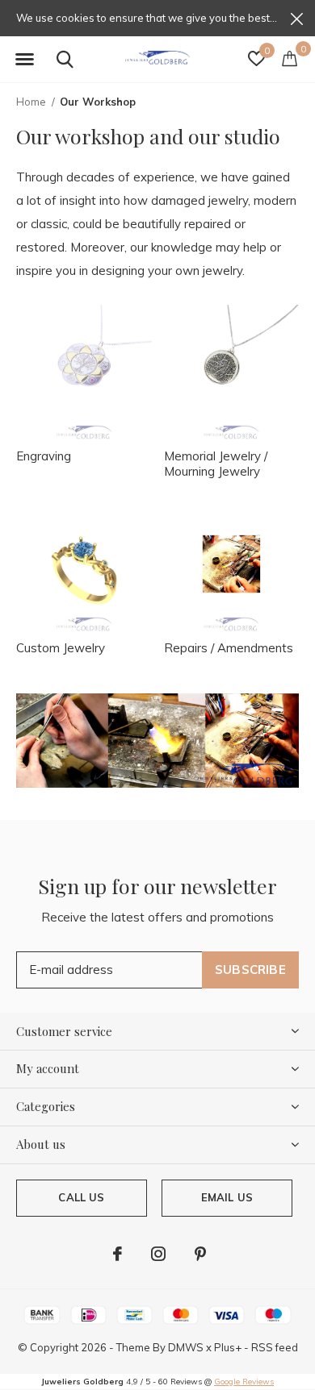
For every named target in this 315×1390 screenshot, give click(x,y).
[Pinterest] (200, 1253)
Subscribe (250, 969)
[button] (24, 59)
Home (31, 101)
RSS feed (274, 1347)
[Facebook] (117, 1253)
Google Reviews (244, 1381)
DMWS (186, 1347)
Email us (227, 1197)
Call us (81, 1197)
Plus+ (228, 1347)
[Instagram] (158, 1253)
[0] (289, 58)
